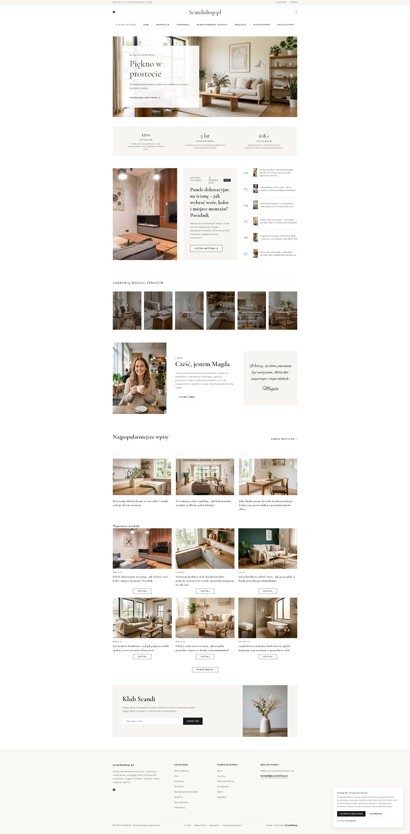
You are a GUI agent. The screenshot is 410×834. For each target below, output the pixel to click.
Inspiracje (163, 25)
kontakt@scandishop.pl (274, 775)
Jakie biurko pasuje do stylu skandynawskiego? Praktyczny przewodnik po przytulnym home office (266, 505)
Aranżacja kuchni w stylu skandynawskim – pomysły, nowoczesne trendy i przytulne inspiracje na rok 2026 (277, 172)
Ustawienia (376, 814)
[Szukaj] (296, 12)
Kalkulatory (285, 25)
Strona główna (126, 25)
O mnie (293, 2)
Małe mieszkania (225, 781)
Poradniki (183, 25)
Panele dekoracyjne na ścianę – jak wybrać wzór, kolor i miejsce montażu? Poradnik (209, 202)
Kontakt (282, 2)
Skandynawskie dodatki (212, 25)
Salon (220, 791)
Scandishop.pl (205, 12)
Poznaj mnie (187, 397)
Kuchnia (221, 776)
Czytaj (142, 591)
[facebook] (114, 12)
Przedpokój (223, 786)
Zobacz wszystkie (283, 439)
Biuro (219, 770)
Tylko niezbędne (346, 821)
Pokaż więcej (205, 669)
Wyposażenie (262, 25)
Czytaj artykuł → (206, 248)
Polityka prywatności (232, 825)
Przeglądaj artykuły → (145, 98)
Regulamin (214, 825)
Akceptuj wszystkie (351, 814)
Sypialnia (221, 797)
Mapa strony (200, 825)
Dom (146, 25)
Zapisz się (193, 721)
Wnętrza (240, 25)
